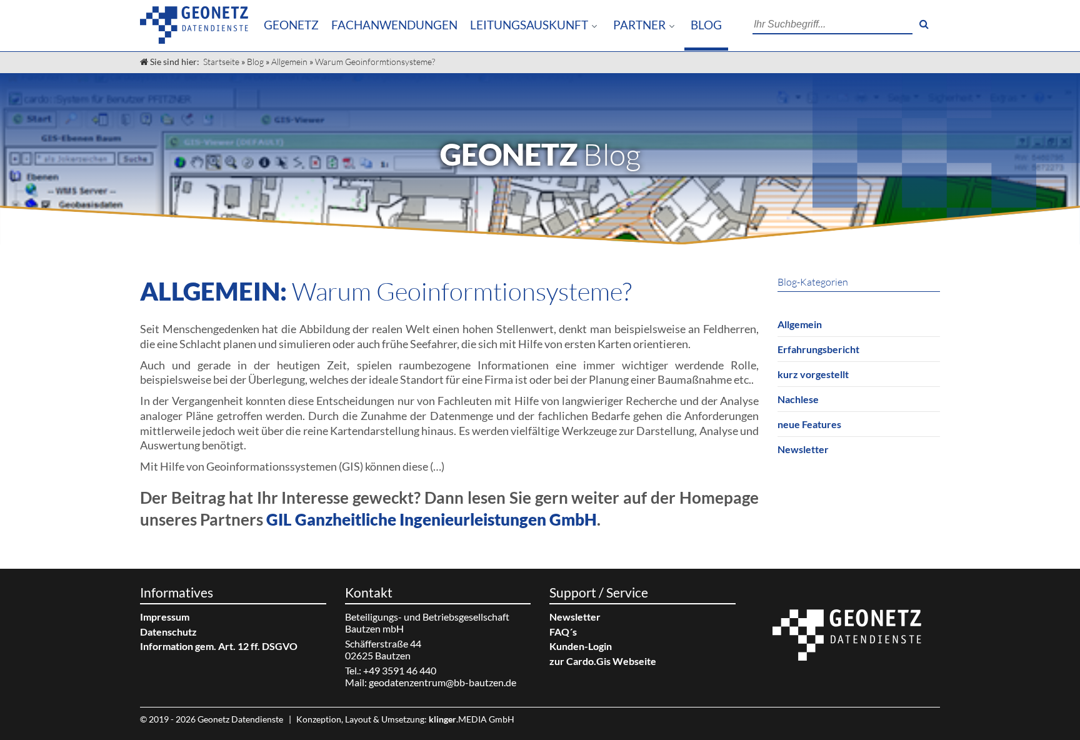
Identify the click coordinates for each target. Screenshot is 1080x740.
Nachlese (798, 399)
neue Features (809, 424)
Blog (706, 25)
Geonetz (291, 25)
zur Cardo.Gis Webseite (602, 661)
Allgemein (289, 61)
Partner (639, 25)
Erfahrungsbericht (818, 349)
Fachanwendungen (394, 25)
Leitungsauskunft (529, 25)
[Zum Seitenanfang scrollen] (1062, 705)
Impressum (164, 616)
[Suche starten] (923, 24)
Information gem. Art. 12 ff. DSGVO (219, 646)
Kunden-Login (580, 646)
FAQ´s (563, 632)
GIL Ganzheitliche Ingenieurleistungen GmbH (431, 519)
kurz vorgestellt (813, 374)
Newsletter (803, 449)
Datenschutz (168, 632)
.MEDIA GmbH (471, 719)
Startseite (221, 61)
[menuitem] (291, 25)
